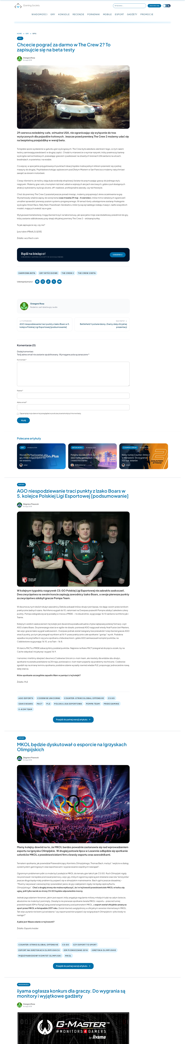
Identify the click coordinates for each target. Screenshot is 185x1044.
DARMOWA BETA (26, 273)
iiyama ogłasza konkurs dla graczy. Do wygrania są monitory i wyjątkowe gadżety (71, 993)
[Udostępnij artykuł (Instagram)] (43, 281)
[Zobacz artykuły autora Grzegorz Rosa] (19, 58)
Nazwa (20, 391)
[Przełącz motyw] (167, 5)
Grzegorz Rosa (29, 58)
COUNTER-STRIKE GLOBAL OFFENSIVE (84, 698)
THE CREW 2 (68, 273)
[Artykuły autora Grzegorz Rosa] (24, 306)
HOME (19, 34)
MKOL (68, 956)
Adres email (22, 402)
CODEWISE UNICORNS (48, 698)
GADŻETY (132, 14)
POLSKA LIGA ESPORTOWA (68, 704)
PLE (48, 704)
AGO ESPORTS (25, 698)
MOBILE (107, 14)
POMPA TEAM (93, 704)
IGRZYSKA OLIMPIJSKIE (104, 950)
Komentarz (21, 360)
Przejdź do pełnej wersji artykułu (71, 719)
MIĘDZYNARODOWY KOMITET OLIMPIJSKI (39, 956)
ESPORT (119, 14)
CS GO (111, 698)
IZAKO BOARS (25, 704)
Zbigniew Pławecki (31, 504)
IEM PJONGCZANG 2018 (76, 950)
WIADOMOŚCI (39, 14)
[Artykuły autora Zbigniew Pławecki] (19, 505)
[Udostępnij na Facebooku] (37, 281)
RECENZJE (78, 14)
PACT (39, 704)
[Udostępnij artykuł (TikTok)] (48, 281)
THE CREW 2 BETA (87, 273)
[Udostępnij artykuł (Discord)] (59, 281)
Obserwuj (118, 255)
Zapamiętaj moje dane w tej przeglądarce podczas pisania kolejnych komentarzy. (50, 413)
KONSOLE (64, 14)
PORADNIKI (93, 14)
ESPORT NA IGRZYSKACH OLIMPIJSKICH (39, 950)
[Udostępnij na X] (54, 281)
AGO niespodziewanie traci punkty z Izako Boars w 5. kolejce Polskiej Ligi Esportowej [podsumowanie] (73, 493)
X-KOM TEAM (25, 709)
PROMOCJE (146, 14)
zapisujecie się (30, 225)
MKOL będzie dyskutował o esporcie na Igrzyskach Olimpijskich (72, 746)
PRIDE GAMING (111, 704)
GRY (52, 14)
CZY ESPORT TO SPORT (85, 944)
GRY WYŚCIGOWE (48, 273)
